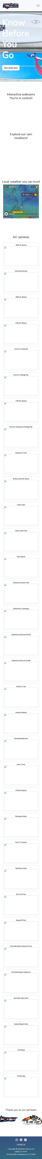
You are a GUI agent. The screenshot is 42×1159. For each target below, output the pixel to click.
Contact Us (21, 1144)
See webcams (11, 67)
